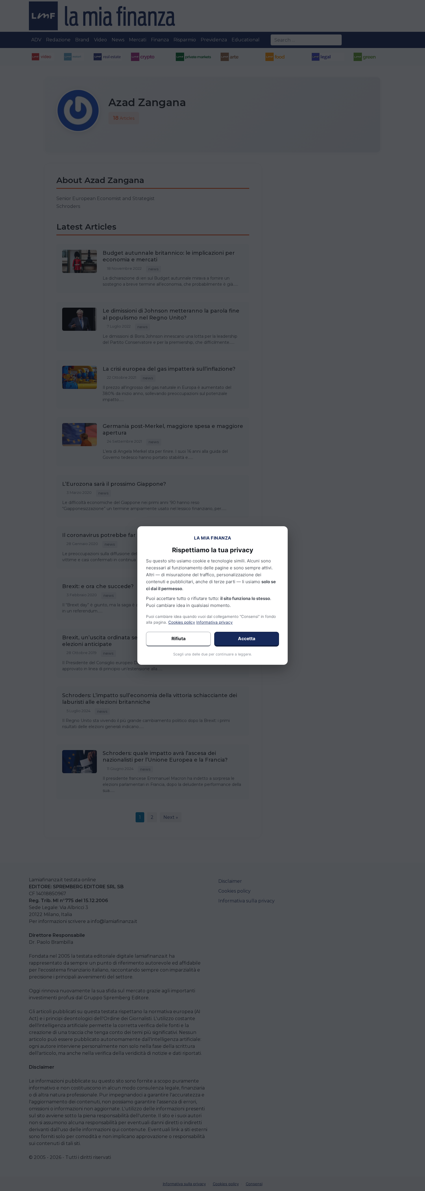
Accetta (246, 638)
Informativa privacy (214, 622)
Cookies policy (181, 622)
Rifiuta (178, 638)
